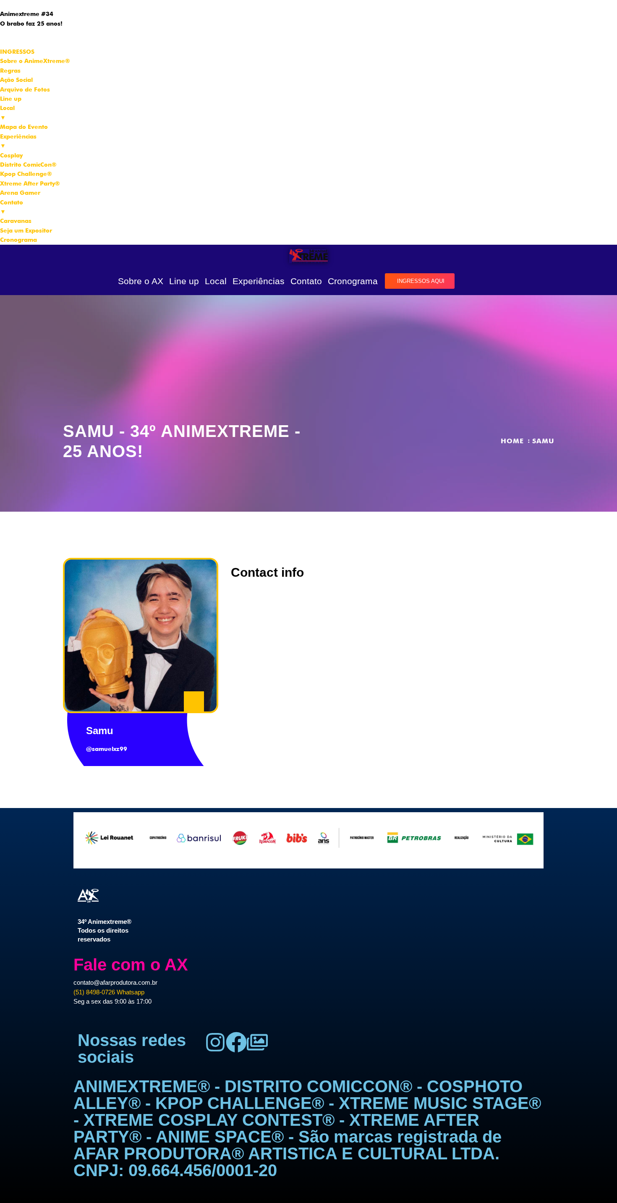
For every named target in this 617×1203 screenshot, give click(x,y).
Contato (306, 281)
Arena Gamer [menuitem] (20, 192)
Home (512, 441)
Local (216, 281)
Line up (184, 281)
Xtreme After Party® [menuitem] (30, 183)
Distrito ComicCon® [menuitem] (28, 164)
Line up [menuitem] (10, 98)
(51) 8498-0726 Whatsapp (108, 992)
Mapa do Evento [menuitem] (24, 126)
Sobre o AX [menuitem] (16, 37)
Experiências (259, 281)
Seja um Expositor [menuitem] (26, 230)
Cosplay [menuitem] (11, 155)
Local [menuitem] (7, 112)
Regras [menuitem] (10, 70)
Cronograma (353, 281)
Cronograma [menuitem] (18, 239)
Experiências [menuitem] (18, 141)
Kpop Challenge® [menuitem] (26, 173)
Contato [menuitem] (11, 207)
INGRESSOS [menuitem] (17, 51)
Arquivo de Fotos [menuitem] (25, 89)
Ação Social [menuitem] (16, 79)
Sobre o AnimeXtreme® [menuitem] (35, 61)
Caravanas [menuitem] (15, 220)
